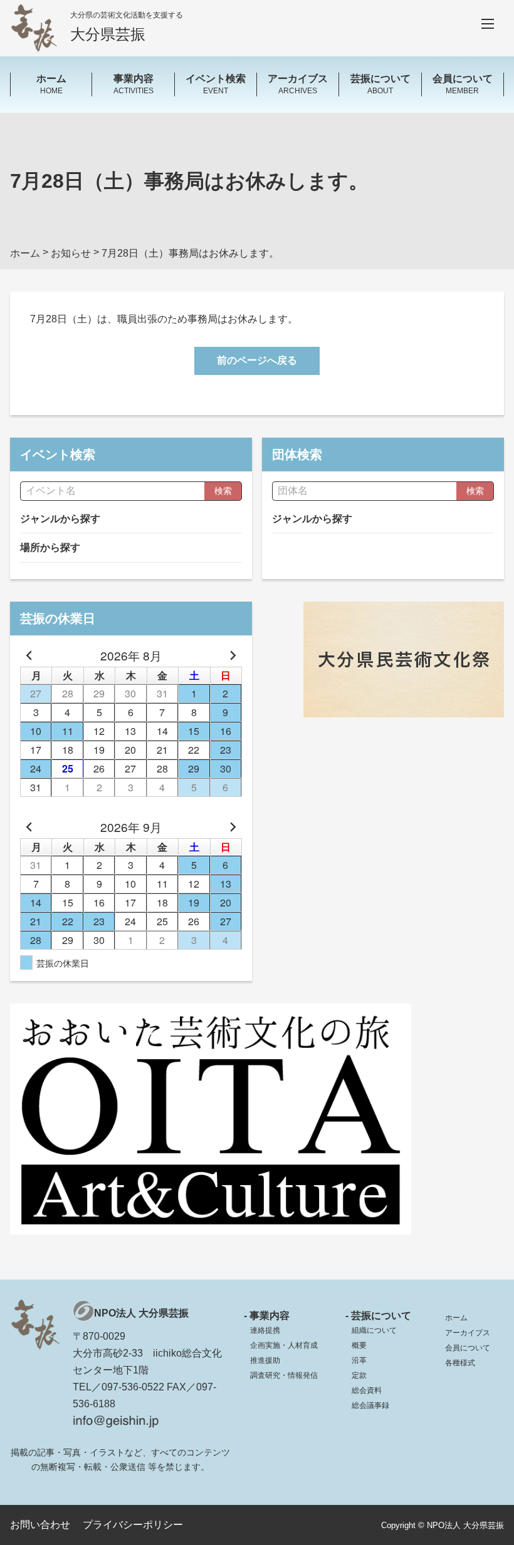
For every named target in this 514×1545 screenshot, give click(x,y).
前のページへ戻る (257, 360)
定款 (359, 1375)
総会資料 (367, 1390)
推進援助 (265, 1360)
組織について (374, 1330)
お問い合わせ (40, 1524)
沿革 (359, 1360)
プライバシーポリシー (133, 1524)
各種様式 (460, 1362)
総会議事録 (370, 1405)
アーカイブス (467, 1332)
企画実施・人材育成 (284, 1345)
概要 (359, 1345)
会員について (467, 1347)
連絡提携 (265, 1330)
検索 (223, 491)
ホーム (456, 1317)
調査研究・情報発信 (284, 1375)
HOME (51, 84)
